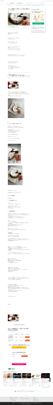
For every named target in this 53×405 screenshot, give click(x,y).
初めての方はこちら (12, 398)
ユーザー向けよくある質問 (12, 399)
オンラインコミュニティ (7, 385)
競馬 (32, 385)
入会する (27, 340)
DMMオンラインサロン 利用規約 (24, 398)
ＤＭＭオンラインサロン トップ (11, 5)
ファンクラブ (24, 385)
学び (42, 385)
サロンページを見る (38, 23)
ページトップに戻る (26, 395)
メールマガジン (34, 398)
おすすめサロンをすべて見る (46, 387)
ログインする (19, 347)
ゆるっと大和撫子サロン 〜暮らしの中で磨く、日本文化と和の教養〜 (23, 5)
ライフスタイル (15, 385)
